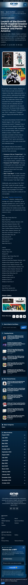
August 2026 (5, 435)
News (3, 427)
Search (24, 327)
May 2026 (5, 443)
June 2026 (5, 440)
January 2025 (6, 474)
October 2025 (6, 449)
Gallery (16, 535)
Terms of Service (19, 540)
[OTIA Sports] (14, 4)
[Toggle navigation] (25, 4)
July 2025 (5, 457)
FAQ (2, 523)
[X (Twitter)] (14, 508)
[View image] (14, 304)
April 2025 (5, 466)
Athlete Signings (5, 520)
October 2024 (6, 483)
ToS (3, 575)
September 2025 (6, 452)
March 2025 (5, 469)
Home (2, 12)
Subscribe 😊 (13, 567)
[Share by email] (24, 316)
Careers (17, 523)
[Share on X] (21, 316)
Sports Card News (10, 12)
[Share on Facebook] (13, 316)
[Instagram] (17, 508)
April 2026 (5, 446)
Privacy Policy (5, 540)
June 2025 (5, 460)
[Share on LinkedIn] (17, 316)
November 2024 (6, 480)
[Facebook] (11, 508)
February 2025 (6, 471)
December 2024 (6, 477)
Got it (2, 583)
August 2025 (5, 454)
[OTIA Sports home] (14, 495)
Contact (3, 525)
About (16, 518)
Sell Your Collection (6, 535)
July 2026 (5, 437)
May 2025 (5, 463)
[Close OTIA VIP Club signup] (23, 547)
